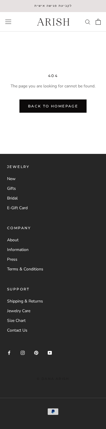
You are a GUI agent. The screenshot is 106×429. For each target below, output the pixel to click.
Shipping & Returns (25, 301)
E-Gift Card (17, 208)
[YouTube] (50, 352)
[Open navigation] (8, 21)
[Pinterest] (36, 352)
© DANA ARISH (53, 379)
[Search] (87, 21)
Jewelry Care (18, 311)
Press (12, 259)
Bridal (12, 198)
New (11, 179)
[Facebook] (9, 352)
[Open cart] (98, 22)
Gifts (11, 188)
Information (18, 249)
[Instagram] (23, 352)
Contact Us (17, 330)
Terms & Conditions (25, 269)
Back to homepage (53, 106)
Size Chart (16, 320)
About (13, 240)
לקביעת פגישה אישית (53, 6)
